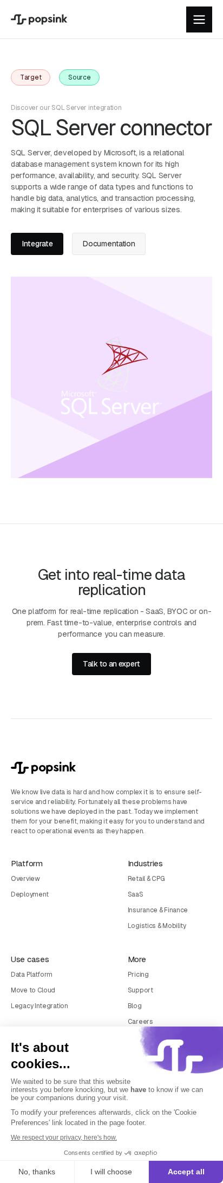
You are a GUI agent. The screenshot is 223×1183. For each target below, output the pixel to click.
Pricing (138, 974)
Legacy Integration (39, 1006)
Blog (135, 1006)
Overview (25, 879)
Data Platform (32, 974)
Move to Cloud (33, 990)
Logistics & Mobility (157, 926)
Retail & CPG (146, 879)
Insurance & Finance (158, 910)
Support (140, 990)
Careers (140, 1021)
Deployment (30, 894)
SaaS (135, 894)
